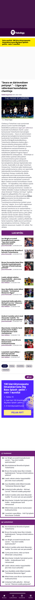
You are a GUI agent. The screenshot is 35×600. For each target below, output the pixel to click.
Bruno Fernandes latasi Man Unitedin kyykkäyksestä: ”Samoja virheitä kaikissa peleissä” (12, 265)
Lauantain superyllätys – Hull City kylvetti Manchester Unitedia (11, 353)
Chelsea (12, 366)
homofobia (20, 366)
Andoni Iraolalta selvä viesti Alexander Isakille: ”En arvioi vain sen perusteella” (12, 318)
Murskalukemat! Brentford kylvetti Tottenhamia (12, 251)
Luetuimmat (8, 522)
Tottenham (6, 370)
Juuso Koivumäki (6, 245)
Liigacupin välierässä (25, 128)
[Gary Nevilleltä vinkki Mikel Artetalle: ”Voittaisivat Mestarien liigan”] (29, 292)
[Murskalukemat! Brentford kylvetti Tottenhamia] (29, 254)
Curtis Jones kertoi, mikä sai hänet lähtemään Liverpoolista (17, 554)
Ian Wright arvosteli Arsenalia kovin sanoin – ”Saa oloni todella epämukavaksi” (11, 241)
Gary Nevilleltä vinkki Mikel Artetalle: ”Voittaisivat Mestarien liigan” (12, 291)
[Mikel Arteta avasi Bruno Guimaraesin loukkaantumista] (29, 343)
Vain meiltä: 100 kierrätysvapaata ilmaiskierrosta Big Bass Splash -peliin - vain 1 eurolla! (16, 42)
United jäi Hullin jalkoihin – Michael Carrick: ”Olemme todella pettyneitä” (12, 303)
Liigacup (29, 366)
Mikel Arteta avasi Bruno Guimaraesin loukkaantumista (11, 341)
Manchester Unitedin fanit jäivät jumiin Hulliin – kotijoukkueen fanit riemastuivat (11, 330)
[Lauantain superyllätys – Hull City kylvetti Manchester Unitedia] (29, 355)
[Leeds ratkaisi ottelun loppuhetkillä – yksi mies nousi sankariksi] (29, 280)
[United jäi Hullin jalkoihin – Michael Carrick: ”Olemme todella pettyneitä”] (29, 304)
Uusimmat (7, 453)
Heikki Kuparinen (6, 95)
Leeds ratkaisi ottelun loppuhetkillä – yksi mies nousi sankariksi (11, 279)
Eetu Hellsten (5, 282)
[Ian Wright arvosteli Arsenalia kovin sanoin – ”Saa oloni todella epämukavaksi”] (29, 242)
